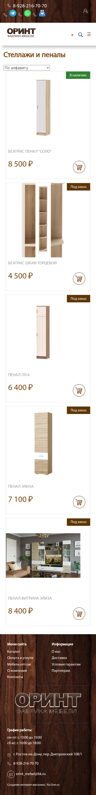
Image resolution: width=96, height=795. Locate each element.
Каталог (13, 652)
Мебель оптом (19, 664)
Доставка (59, 658)
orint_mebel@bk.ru (31, 774)
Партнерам (61, 671)
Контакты (15, 677)
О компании (17, 671)
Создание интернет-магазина (26, 784)
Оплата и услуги (20, 658)
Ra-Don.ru (53, 784)
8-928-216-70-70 (30, 6)
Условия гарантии (66, 664)
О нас (56, 652)
